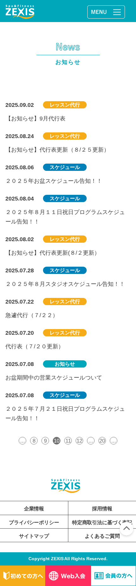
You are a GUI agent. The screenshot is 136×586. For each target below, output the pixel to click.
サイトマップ (34, 536)
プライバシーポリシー (34, 522)
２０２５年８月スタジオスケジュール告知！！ (65, 284)
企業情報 (34, 508)
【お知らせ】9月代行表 (35, 118)
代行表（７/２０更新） (34, 346)
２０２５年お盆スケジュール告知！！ (53, 180)
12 (79, 441)
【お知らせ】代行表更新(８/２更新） (52, 252)
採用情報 (102, 508)
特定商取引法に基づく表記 (102, 522)
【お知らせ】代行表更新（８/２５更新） (57, 149)
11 (68, 441)
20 (102, 441)
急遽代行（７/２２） (31, 315)
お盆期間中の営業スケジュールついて (53, 377)
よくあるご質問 (102, 536)
